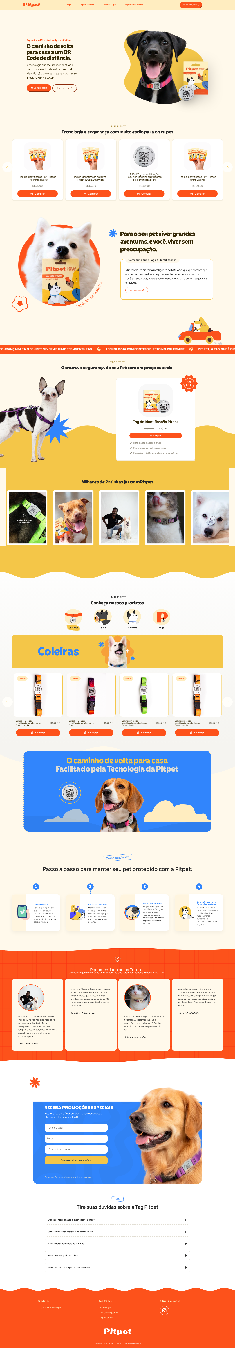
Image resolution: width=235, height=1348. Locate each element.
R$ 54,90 (38, 186)
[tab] (73, 619)
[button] (7, 167)
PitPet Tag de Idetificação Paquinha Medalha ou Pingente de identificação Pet (91, 176)
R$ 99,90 (145, 186)
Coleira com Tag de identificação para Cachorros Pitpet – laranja (135, 723)
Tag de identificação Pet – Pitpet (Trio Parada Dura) (198, 178)
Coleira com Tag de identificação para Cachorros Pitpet (29, 723)
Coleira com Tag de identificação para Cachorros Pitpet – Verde (82, 723)
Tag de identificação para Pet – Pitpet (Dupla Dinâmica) (38, 178)
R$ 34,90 (55, 723)
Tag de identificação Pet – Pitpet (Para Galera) (145, 178)
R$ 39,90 (91, 186)
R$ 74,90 (198, 186)
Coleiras (23, 678)
